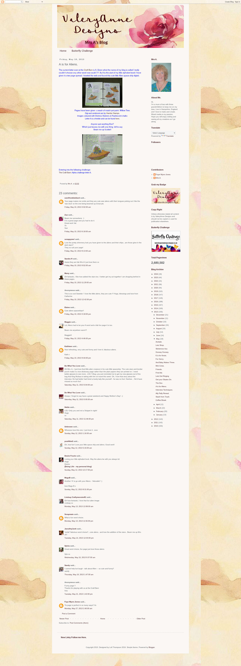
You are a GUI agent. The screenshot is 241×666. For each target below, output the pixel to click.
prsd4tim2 (69, 441)
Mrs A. (158, 178)
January (159, 415)
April (158, 404)
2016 (156, 302)
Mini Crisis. (160, 366)
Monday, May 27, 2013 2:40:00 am (78, 608)
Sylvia (67, 546)
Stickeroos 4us (161, 349)
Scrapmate (69, 514)
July (158, 332)
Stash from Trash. (163, 397)
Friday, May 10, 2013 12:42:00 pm (78, 299)
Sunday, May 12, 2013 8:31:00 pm (78, 489)
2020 (156, 288)
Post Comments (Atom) (79, 623)
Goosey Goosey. (162, 352)
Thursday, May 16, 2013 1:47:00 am (79, 574)
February (160, 411)
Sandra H (68, 259)
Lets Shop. (160, 345)
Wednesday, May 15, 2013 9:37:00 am (80, 557)
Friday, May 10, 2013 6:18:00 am (78, 231)
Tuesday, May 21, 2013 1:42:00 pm (79, 594)
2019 (156, 291)
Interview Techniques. (164, 390)
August (159, 328)
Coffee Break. (161, 400)
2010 (156, 426)
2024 (156, 274)
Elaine (67, 307)
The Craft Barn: (65, 172)
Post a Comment (68, 614)
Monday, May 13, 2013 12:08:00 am (79, 506)
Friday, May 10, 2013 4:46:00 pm (78, 338)
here (117, 119)
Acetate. (159, 342)
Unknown (69, 427)
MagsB (67, 478)
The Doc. (159, 383)
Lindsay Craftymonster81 (75, 497)
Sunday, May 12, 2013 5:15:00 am (78, 448)
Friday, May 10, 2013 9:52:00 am (78, 265)
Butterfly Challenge (82, 50)
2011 (156, 422)
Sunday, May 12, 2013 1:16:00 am (78, 433)
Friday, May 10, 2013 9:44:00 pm (78, 358)
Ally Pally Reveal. (162, 393)
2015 (156, 305)
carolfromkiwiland (72, 198)
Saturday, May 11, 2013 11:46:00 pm (79, 419)
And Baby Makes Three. (165, 362)
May (158, 339)
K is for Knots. (161, 355)
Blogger (152, 647)
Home (63, 50)
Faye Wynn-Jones (72, 602)
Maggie (68, 322)
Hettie (67, 407)
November (160, 318)
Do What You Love (72, 366)
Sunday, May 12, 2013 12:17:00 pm (79, 470)
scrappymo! (70, 239)
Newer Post (64, 619)
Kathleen (68, 346)
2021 (156, 284)
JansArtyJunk (70, 529)
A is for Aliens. (161, 386)
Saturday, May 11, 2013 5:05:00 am (79, 399)
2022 (156, 281)
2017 (156, 298)
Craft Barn (88, 69)
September (160, 325)
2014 (156, 308)
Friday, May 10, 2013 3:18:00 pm (78, 314)
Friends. (159, 369)
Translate (170, 136)
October (159, 322)
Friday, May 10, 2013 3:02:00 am (78, 207)
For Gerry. (160, 359)
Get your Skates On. (164, 380)
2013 (156, 312)
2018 (156, 295)
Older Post (141, 619)
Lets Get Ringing (162, 376)
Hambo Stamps (112, 113)
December (160, 315)
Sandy (67, 565)
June (158, 335)
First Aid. (159, 373)
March (159, 408)
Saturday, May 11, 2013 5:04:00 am (79, 385)
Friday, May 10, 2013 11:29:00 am (78, 282)
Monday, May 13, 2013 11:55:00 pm (79, 521)
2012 (156, 419)
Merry (67, 273)
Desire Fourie (70, 456)
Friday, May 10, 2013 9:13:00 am (78, 251)
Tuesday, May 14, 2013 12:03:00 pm (79, 538)
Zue (66, 215)
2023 (156, 277)
